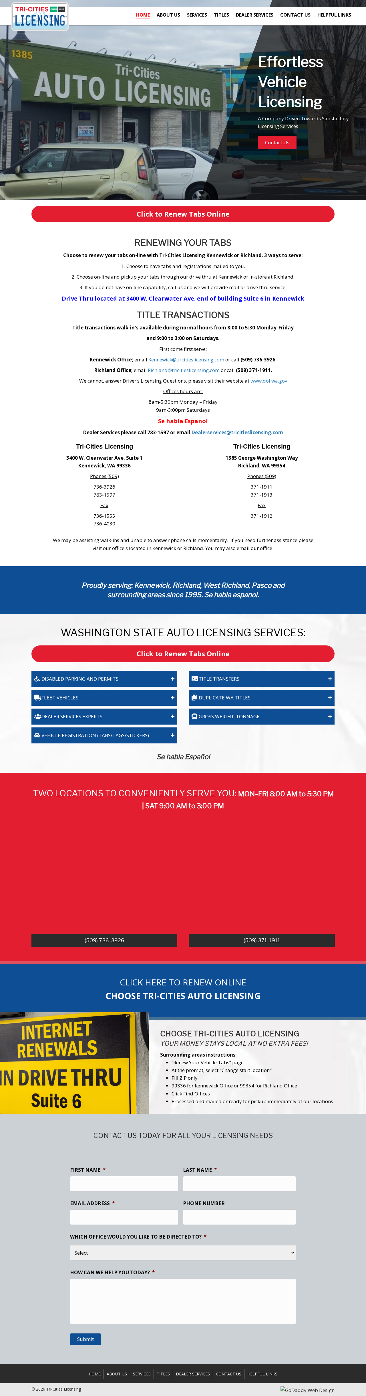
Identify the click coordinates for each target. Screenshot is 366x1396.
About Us (117, 1374)
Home (95, 1374)
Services (142, 1374)
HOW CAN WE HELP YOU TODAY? (112, 1272)
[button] (277, 142)
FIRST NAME (88, 1170)
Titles (163, 1374)
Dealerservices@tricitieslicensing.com (237, 432)
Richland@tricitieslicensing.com (184, 370)
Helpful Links (262, 1374)
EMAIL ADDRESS (92, 1203)
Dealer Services (193, 1374)
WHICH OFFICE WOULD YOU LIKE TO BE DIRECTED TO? (138, 1237)
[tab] (104, 679)
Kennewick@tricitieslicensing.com (185, 359)
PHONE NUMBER (204, 1203)
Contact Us (228, 1374)
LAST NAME (200, 1170)
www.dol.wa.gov (268, 380)
